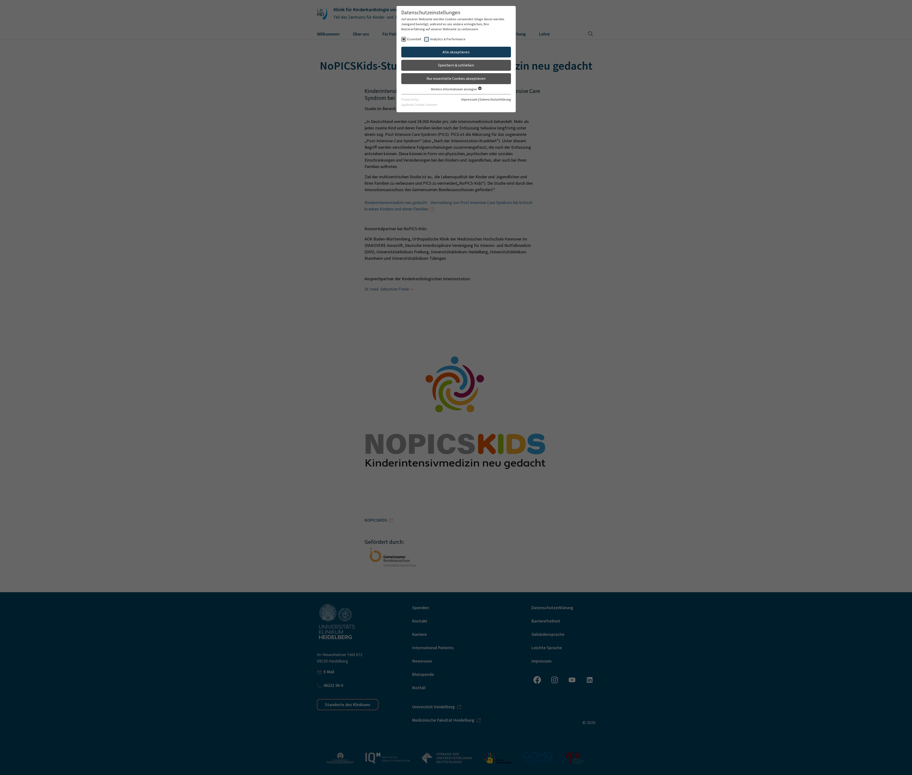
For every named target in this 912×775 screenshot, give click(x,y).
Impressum (469, 99)
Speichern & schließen (456, 65)
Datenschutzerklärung (495, 99)
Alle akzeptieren (456, 52)
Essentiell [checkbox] (414, 39)
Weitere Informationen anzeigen (454, 89)
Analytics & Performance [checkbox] (447, 39)
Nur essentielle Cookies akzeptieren (456, 78)
